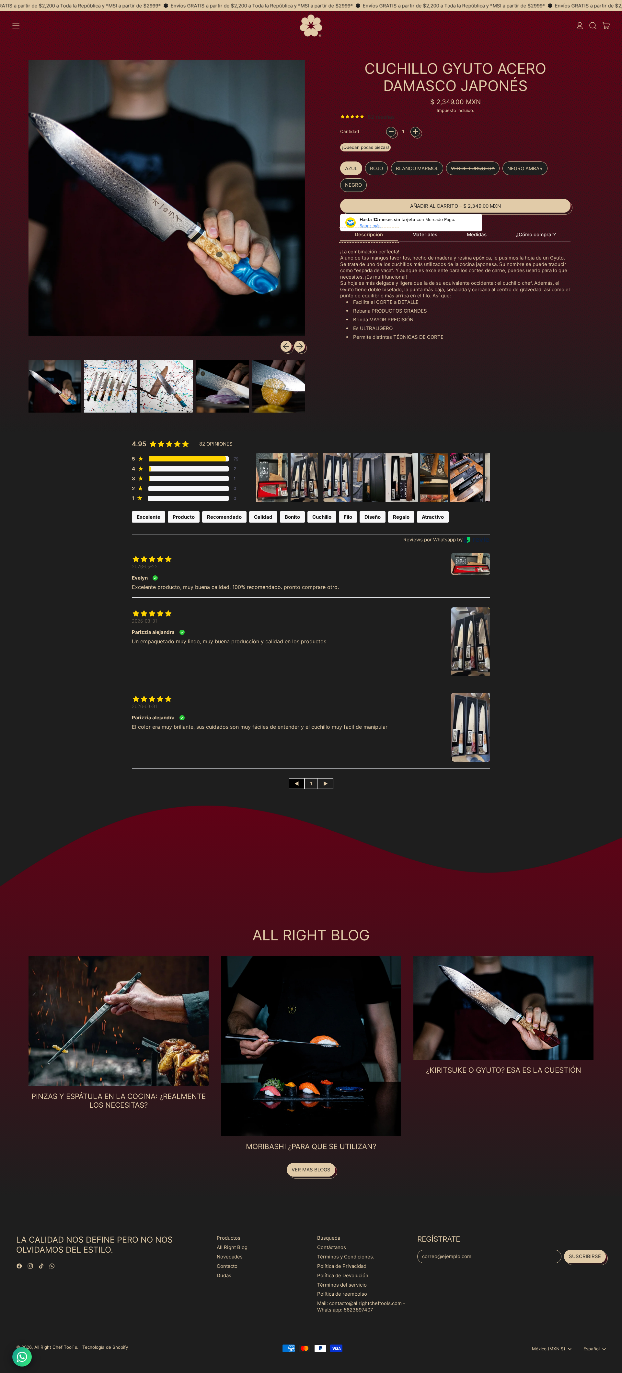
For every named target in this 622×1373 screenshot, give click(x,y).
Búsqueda (328, 1238)
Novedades (230, 1257)
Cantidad (349, 131)
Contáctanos (331, 1247)
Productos (228, 1238)
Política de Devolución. (343, 1275)
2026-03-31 (144, 621)
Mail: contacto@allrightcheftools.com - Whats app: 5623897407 (361, 1306)
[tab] (369, 235)
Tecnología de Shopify (105, 1347)
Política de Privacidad (341, 1266)
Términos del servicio (342, 1285)
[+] (415, 132)
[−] (391, 132)
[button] (592, 25)
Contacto (227, 1266)
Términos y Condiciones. (345, 1257)
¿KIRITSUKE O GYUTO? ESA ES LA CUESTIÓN (503, 1070)
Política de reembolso (342, 1294)
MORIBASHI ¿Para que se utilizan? (311, 1146)
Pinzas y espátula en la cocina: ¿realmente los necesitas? (118, 1100)
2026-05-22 (145, 566)
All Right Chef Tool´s (55, 1347)
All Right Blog (232, 1247)
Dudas (224, 1275)
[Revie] (476, 539)
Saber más (370, 225)
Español (591, 1348)
